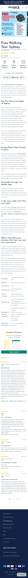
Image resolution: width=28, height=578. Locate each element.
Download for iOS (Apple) (10, 552)
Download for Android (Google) (11, 555)
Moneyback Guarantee (9, 524)
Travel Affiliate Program (9, 538)
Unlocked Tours (12, 572)
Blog (4, 535)
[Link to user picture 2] (13, 404)
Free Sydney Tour (7, 520)
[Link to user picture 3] (22, 404)
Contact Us (6, 542)
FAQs (4, 531)
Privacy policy (10, 574)
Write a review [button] (14, 352)
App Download (7, 513)
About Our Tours (7, 527)
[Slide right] (17, 39)
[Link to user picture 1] (5, 404)
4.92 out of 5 (18, 335)
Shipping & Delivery (8, 517)
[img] (4, 362)
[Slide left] (10, 39)
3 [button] (14, 499)
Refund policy (20, 572)
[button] (2, 7)
